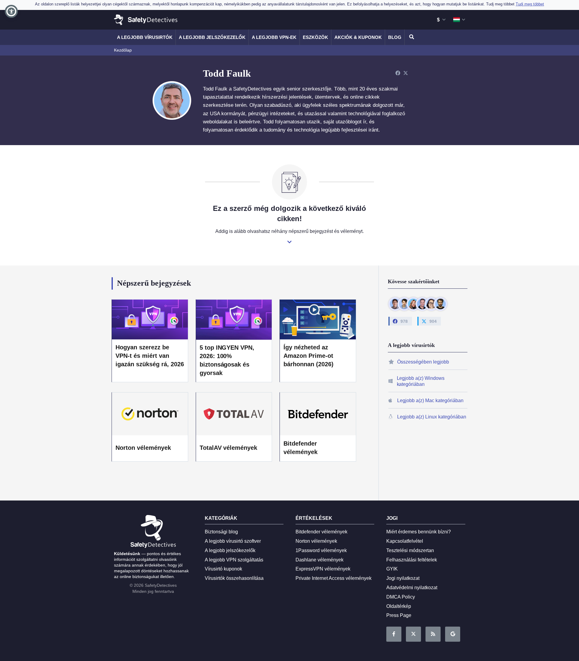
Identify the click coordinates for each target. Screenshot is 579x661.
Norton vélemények (143, 447)
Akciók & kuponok (358, 37)
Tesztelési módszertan (410, 550)
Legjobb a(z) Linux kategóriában (431, 416)
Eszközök (315, 37)
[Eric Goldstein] (422, 304)
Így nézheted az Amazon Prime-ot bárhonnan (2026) (308, 355)
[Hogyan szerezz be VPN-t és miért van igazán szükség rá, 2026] (150, 319)
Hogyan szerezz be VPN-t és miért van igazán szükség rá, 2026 (149, 355)
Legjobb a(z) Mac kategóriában (430, 400)
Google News (452, 634)
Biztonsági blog (221, 531)
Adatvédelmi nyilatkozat (411, 587)
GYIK (392, 568)
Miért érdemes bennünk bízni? (418, 531)
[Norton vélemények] (150, 413)
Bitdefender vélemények (300, 447)
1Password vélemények (321, 550)
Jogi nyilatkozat (402, 578)
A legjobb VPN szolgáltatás (234, 559)
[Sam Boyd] (404, 304)
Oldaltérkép (398, 606)
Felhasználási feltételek (411, 559)
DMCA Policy (400, 596)
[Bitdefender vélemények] (318, 413)
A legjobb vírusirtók (144, 37)
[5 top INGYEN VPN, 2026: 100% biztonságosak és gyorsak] (234, 319)
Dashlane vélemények (319, 559)
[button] (11, 11)
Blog (394, 37)
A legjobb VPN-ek (274, 37)
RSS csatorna (433, 634)
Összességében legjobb (423, 361)
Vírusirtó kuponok (223, 568)
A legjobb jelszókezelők (212, 37)
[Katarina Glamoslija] (413, 304)
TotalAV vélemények (229, 447)
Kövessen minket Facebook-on (393, 634)
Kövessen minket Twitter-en (413, 634)
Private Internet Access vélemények (334, 578)
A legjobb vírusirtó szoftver (233, 541)
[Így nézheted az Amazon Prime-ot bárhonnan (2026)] (318, 319)
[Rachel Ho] (431, 304)
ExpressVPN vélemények (323, 568)
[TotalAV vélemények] (234, 413)
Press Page (398, 615)
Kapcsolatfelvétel (404, 541)
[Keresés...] (411, 37)
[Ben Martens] (395, 304)
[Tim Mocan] (440, 304)
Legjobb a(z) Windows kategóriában (421, 381)
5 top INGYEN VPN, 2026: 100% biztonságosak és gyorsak (227, 360)
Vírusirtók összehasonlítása (234, 578)
